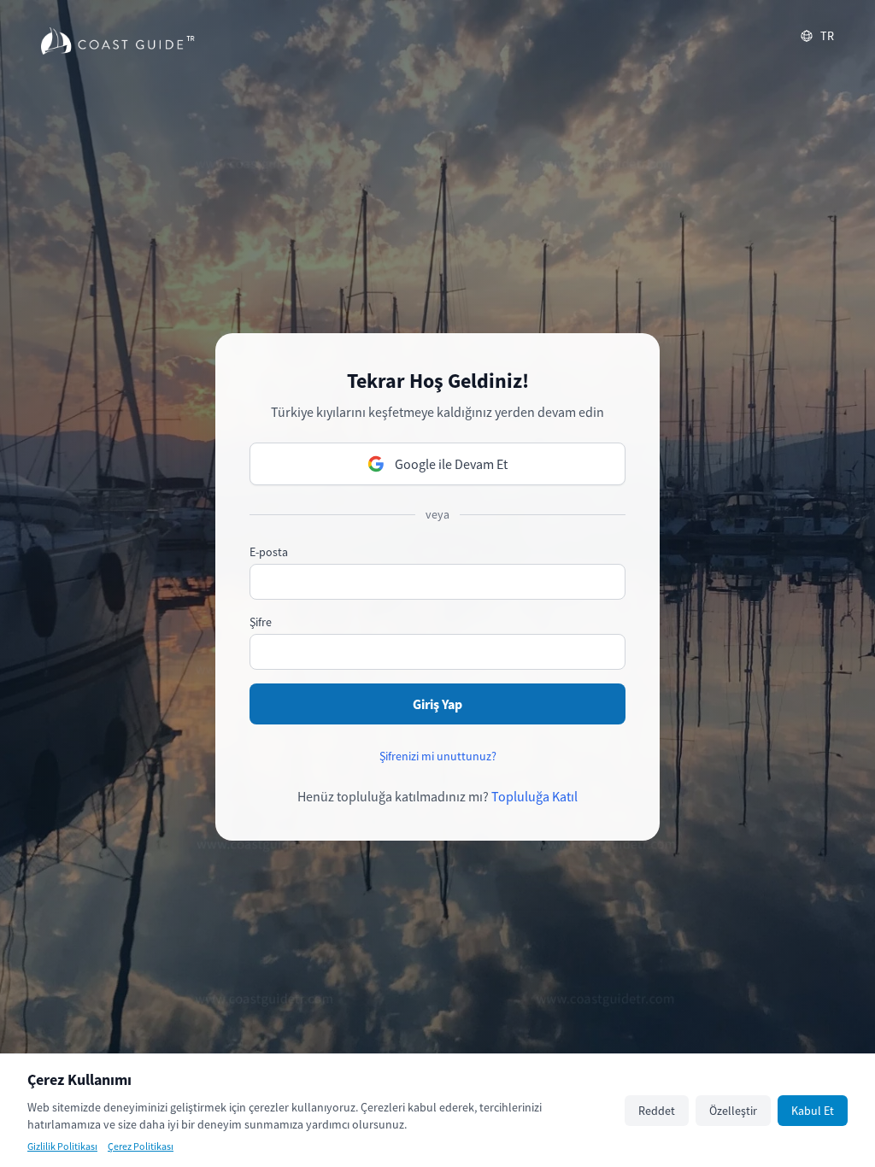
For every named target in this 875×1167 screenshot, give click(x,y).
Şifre (261, 622)
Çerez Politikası (140, 1146)
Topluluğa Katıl (534, 796)
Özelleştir (733, 1110)
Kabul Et (812, 1110)
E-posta (269, 552)
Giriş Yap (437, 704)
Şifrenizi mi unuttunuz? (437, 756)
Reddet (656, 1110)
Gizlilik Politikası (62, 1146)
